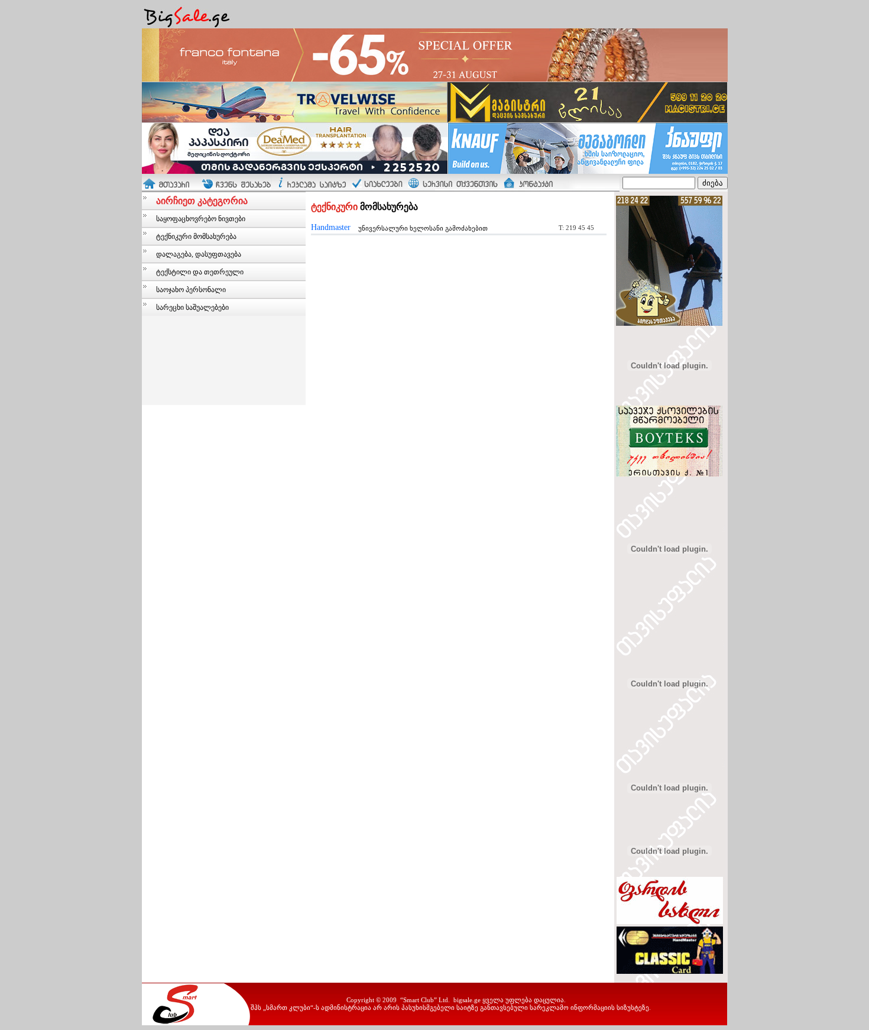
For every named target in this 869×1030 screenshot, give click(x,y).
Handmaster (331, 227)
